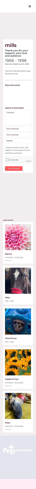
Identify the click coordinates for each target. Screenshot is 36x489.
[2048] (18, 309)
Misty (7, 297)
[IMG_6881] (18, 394)
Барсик (8, 254)
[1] (18, 225)
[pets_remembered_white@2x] (18, 445)
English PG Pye (11, 379)
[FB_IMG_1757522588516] (18, 268)
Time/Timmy (10, 338)
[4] (18, 350)
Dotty (7, 423)
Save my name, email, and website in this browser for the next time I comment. (17, 150)
